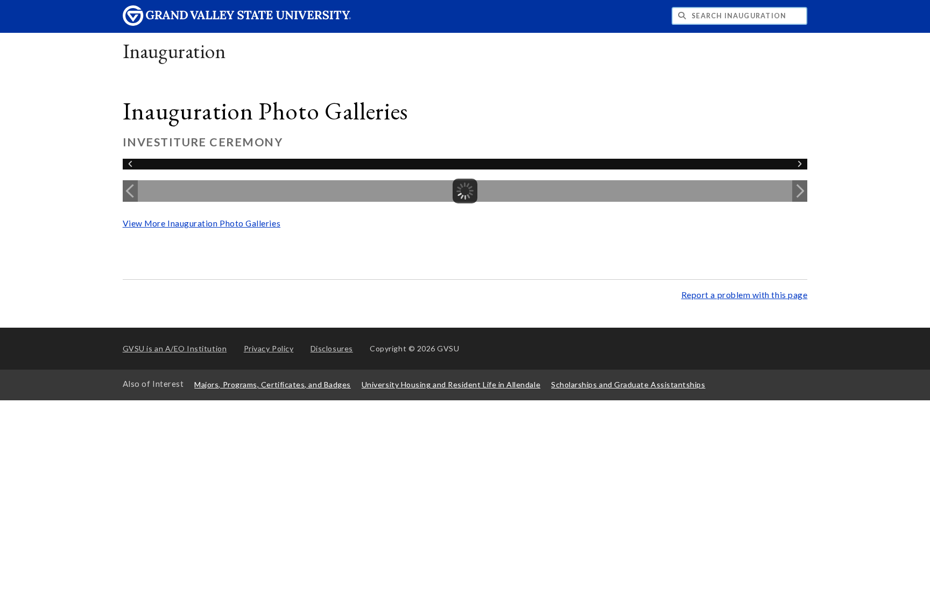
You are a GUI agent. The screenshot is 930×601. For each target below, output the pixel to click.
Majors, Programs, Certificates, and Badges (272, 384)
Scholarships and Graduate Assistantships (628, 384)
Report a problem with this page (744, 295)
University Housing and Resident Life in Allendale (451, 384)
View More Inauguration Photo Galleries (201, 223)
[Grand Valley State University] (237, 23)
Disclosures (332, 348)
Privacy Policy (269, 348)
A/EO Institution (175, 348)
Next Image (799, 191)
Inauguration (174, 51)
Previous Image (130, 191)
